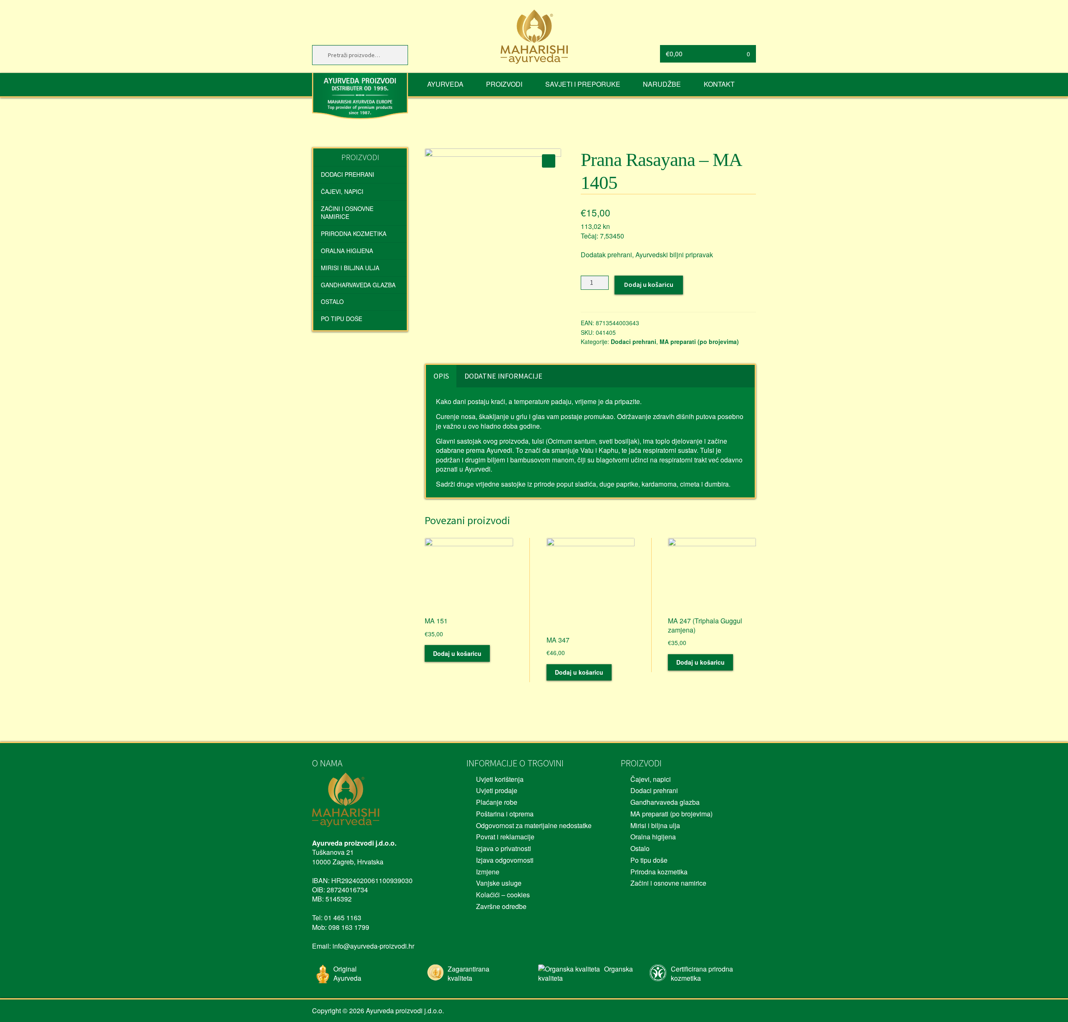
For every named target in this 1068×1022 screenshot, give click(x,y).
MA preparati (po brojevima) (699, 341)
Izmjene (487, 871)
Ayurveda (445, 84)
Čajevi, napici (342, 191)
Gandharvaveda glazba (358, 285)
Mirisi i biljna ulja (350, 268)
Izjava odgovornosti (505, 860)
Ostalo (332, 301)
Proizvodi (504, 84)
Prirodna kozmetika (353, 233)
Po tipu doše (341, 318)
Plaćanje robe (496, 802)
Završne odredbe (501, 906)
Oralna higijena (347, 250)
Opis (441, 376)
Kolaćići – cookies (503, 894)
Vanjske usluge (498, 883)
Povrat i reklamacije (505, 836)
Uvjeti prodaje (496, 790)
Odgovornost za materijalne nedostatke (534, 825)
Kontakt (719, 84)
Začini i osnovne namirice (347, 212)
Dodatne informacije (503, 376)
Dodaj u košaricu (648, 284)
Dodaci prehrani (633, 341)
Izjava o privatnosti (503, 848)
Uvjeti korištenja (500, 779)
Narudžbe (662, 84)
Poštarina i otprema (505, 814)
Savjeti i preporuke (582, 84)
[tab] (441, 376)
